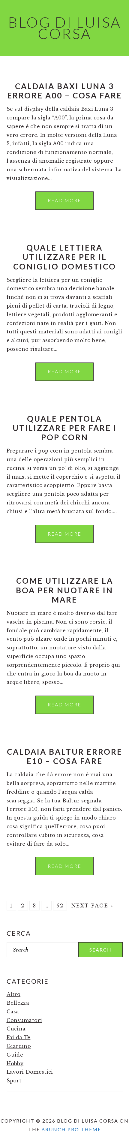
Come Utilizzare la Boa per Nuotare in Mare (64, 590)
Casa (13, 1012)
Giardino (19, 1046)
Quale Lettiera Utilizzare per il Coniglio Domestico (64, 257)
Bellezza (18, 1003)
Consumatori (24, 1020)
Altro (14, 994)
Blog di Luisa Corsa (64, 28)
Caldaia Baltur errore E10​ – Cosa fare (64, 756)
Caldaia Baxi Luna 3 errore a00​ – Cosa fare (64, 90)
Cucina (16, 1029)
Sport (14, 1081)
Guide (15, 1055)
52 (60, 906)
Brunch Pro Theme (71, 1129)
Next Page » (92, 906)
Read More (64, 200)
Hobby (15, 1063)
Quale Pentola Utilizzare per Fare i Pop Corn (65, 428)
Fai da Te (19, 1037)
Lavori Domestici (30, 1072)
